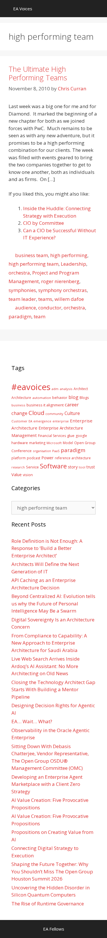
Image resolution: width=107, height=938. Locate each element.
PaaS (56, 451)
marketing (37, 442)
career (72, 404)
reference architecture (73, 458)
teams (45, 299)
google (81, 435)
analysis (66, 389)
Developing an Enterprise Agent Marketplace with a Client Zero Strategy (46, 784)
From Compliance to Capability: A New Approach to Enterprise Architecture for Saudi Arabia (49, 642)
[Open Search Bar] (98, 8)
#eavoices (31, 387)
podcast (33, 458)
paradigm (20, 316)
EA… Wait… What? (31, 721)
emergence (42, 421)
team (39, 316)
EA (30, 421)
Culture (72, 413)
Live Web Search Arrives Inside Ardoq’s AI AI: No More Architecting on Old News (45, 666)
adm (55, 389)
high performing (68, 255)
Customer (19, 421)
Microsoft (54, 443)
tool (82, 467)
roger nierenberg (60, 281)
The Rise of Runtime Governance (47, 903)
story (73, 467)
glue (70, 435)
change (19, 413)
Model (68, 442)
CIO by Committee (43, 223)
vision (28, 474)
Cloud (36, 413)
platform (18, 458)
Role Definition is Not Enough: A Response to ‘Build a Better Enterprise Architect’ (46, 548)
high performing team (33, 264)
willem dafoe (69, 299)
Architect (81, 388)
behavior (59, 397)
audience (25, 307)
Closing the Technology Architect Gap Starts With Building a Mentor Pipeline (53, 689)
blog (73, 397)
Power (47, 457)
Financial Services (52, 435)
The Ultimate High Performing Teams (38, 73)
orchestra (19, 272)
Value (16, 474)
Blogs (84, 397)
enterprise (61, 421)
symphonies (22, 290)
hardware (19, 442)
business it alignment (45, 405)
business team (31, 255)
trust (90, 467)
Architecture (21, 397)
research (18, 467)
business (18, 405)
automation (41, 398)
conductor (49, 307)
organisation (42, 451)
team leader (22, 299)
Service (32, 467)
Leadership (73, 264)
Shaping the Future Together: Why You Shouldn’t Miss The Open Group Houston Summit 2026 (52, 871)
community (54, 414)
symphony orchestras (62, 290)
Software (53, 466)
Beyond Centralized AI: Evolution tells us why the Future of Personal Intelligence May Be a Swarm (53, 603)
